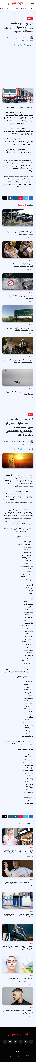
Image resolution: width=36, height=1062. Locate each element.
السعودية (15, 8)
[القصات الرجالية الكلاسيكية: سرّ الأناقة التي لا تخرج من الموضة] (18, 996)
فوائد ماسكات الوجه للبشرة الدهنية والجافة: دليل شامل (21, 979)
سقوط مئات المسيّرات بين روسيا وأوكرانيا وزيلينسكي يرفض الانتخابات (19, 361)
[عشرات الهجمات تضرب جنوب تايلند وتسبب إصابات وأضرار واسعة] (18, 217)
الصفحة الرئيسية (28, 1048)
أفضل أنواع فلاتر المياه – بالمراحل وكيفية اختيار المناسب (19, 915)
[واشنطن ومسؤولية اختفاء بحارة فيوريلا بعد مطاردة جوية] (18, 377)
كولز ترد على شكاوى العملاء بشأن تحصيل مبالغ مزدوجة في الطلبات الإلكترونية (19, 851)
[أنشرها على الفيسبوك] (24, 45)
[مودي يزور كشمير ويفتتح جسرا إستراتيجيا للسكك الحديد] (18, 95)
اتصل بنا (8, 1048)
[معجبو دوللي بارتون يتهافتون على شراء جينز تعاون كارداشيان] (18, 932)
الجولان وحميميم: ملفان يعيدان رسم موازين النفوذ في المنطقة (20, 329)
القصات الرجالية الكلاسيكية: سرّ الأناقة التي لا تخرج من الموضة (18, 1011)
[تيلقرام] (17, 45)
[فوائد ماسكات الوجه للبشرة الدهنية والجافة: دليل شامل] (18, 964)
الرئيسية (31, 8)
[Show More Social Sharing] (10, 45)
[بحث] (3, 3)
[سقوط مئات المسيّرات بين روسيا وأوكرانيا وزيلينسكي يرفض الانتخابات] (18, 345)
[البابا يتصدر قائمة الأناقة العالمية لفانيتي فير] (18, 868)
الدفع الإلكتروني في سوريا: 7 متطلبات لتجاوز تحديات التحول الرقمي (20, 265)
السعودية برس (20, 38)
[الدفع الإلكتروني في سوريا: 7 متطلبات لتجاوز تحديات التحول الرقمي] (18, 249)
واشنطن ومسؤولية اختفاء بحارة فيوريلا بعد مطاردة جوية (18, 393)
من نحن (18, 1051)
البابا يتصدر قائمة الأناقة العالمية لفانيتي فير (19, 883)
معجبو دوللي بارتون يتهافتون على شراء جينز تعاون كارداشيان (18, 947)
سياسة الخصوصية (17, 1048)
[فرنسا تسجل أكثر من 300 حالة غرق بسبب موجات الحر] (18, 281)
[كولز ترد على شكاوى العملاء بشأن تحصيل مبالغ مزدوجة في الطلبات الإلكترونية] (18, 836)
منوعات (30, 415)
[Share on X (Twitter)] (21, 45)
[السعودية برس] (17, 3)
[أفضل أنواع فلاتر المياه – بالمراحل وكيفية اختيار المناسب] (18, 900)
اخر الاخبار (23, 8)
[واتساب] (14, 45)
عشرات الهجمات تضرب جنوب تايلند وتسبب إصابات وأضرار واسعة (19, 233)
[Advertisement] (18, 66)
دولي (7, 8)
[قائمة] (32, 3)
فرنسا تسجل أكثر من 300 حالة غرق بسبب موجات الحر (19, 297)
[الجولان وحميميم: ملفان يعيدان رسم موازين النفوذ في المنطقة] (18, 313)
